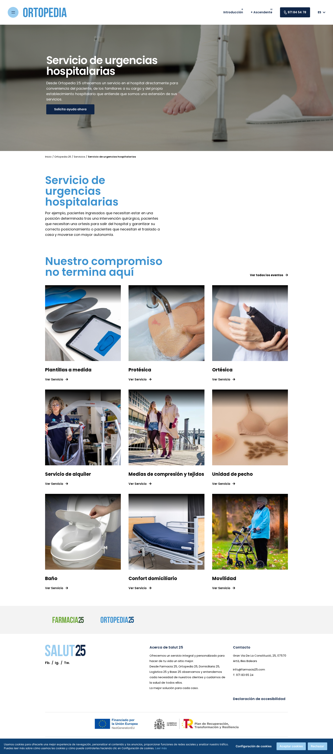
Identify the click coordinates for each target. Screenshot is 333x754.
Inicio (48, 157)
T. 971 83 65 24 (243, 675)
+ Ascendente (261, 12)
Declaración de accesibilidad (259, 698)
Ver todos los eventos (267, 275)
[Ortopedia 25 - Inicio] (49, 12)
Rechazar (317, 746)
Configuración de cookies (254, 746)
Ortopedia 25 (62, 157)
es (319, 12)
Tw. (67, 662)
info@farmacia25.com (249, 669)
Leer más (161, 748)
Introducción (233, 12)
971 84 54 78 (297, 12)
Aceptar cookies (291, 746)
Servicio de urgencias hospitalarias (112, 157)
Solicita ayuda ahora (70, 109)
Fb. (47, 662)
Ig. (57, 662)
